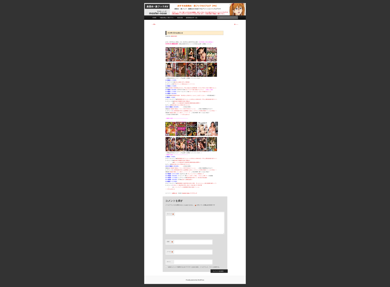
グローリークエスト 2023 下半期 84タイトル (200, 91)
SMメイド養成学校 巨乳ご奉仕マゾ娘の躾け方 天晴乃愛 (188, 185)
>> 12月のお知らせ (185, 114)
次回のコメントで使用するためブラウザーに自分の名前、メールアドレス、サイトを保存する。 (194, 267)
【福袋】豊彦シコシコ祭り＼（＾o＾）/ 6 (179, 112)
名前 (170, 241)
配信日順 (180, 18)
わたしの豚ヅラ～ (203, 175)
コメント (170, 213)
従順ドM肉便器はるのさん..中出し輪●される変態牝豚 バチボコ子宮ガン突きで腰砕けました (193, 87)
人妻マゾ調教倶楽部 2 (186, 179)
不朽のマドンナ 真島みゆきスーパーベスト (184, 84)
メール (170, 251)
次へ (236, 24)
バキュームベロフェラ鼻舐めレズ (195, 173)
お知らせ (174, 193)
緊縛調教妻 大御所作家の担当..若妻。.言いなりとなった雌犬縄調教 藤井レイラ (196, 183)
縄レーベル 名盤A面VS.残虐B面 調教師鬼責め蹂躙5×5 (186, 103)
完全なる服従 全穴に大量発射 (182, 82)
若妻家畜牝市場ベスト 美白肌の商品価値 (197, 177)
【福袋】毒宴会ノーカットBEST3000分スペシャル (183, 108)
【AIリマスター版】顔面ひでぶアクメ (194, 89)
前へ (154, 24)
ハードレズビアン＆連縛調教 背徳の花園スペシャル (186, 187)
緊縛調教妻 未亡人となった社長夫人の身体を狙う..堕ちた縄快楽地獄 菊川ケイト (197, 99)
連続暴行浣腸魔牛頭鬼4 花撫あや (182, 101)
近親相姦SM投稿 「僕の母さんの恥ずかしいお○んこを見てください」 (188, 95)
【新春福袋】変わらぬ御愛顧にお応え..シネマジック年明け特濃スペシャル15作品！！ (195, 110)
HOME (154, 18)
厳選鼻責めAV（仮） (192, 18)
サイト (169, 261)
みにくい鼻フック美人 (191, 175)
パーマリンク (193, 193)
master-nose (186, 193)
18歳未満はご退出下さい (167, 18)
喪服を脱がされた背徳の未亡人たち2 (180, 105)
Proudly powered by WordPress (195, 280)
